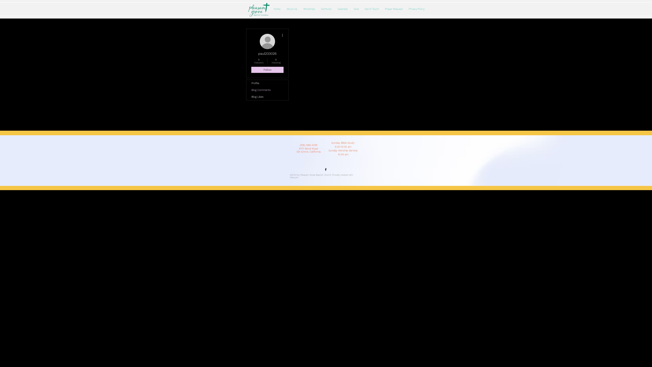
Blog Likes (257, 96)
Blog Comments (261, 90)
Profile (255, 83)
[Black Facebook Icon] (326, 169)
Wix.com (294, 177)
